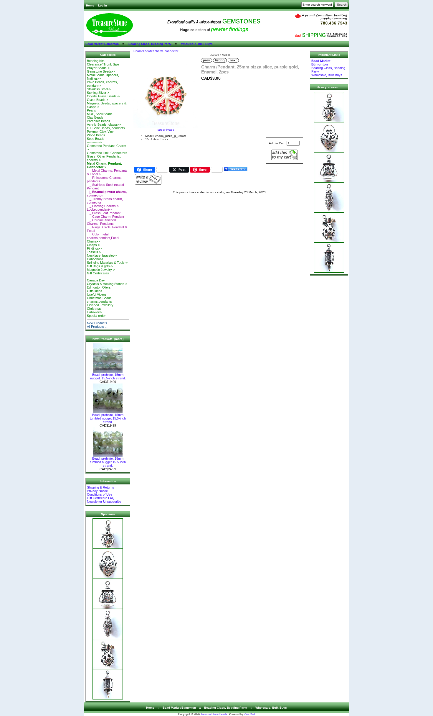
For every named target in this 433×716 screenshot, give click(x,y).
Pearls (91, 110)
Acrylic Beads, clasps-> (104, 124)
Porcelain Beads (98, 121)
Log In (102, 5)
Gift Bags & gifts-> (100, 266)
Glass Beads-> (97, 99)
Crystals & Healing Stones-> (107, 284)
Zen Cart (249, 714)
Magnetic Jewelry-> (101, 269)
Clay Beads (95, 117)
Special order (96, 315)
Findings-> (94, 248)
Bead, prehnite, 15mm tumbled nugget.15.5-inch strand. (108, 418)
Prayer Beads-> (98, 68)
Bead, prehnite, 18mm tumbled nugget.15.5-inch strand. (108, 462)
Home (90, 5)
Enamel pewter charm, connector (155, 51)
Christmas (94, 308)
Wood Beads (96, 135)
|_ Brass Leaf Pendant (103, 213)
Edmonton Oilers (99, 287)
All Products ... (97, 326)
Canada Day (96, 280)
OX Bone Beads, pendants (106, 128)
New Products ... (99, 323)
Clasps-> (93, 245)
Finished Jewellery (100, 305)
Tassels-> (94, 252)
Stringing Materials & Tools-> (107, 262)
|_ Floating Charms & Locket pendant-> (103, 207)
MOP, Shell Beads (100, 114)
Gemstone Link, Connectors (107, 153)
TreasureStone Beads (214, 714)
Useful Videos (97, 294)
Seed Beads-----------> (95, 140)
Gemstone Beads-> (101, 71)
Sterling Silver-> (98, 92)
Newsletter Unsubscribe (104, 501)
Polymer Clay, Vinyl (100, 131)
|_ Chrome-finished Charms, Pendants (101, 221)
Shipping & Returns (100, 487)
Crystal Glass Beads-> (103, 96)
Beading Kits (96, 61)
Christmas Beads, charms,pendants (100, 299)
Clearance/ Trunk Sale (103, 64)
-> (104, 165)
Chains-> (93, 241)
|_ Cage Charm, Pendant (105, 216)
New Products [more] (107, 338)
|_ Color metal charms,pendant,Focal (103, 236)
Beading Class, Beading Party (149, 43)
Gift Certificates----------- (98, 274)
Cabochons (95, 259)
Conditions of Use (99, 494)
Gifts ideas (94, 291)
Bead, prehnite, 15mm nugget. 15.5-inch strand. (108, 376)
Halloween (94, 312)
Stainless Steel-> (99, 89)
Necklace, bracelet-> (102, 255)
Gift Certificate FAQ (101, 498)
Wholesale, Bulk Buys (197, 43)
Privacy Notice (97, 491)
